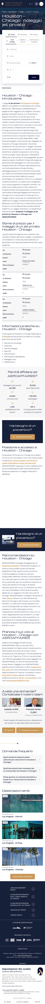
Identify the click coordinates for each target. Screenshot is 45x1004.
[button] (22, 437)
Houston (26, 103)
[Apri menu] (41, 4)
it (29, 4)
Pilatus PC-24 (27, 285)
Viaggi (21, 12)
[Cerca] (36, 4)
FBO (6, 337)
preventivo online (10, 675)
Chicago (35, 103)
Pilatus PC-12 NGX (28, 261)
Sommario (6, 88)
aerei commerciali (28, 463)
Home (4, 12)
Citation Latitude (28, 309)
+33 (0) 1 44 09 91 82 (27, 678)
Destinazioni (12, 12)
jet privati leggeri (18, 461)
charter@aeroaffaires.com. (18, 681)
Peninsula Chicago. (10, 566)
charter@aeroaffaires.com (24, 955)
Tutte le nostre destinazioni (22, 876)
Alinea (9, 598)
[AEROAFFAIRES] (2, 4)
